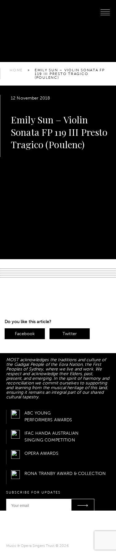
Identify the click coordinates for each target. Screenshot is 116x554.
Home (16, 70)
